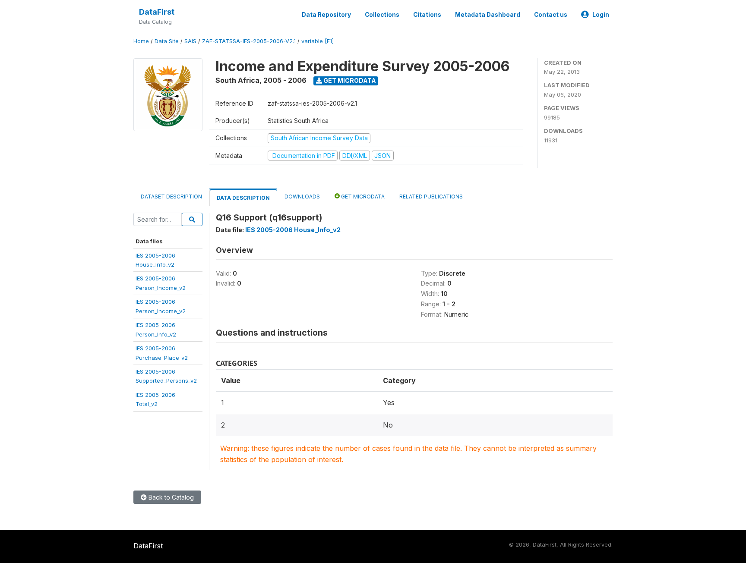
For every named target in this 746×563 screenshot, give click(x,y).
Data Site (167, 41)
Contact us (550, 14)
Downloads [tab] (302, 196)
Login (600, 14)
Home (141, 41)
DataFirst (156, 11)
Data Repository (326, 14)
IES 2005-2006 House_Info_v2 (293, 229)
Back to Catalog (170, 497)
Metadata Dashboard (487, 14)
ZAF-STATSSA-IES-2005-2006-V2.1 (249, 41)
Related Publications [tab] (431, 196)
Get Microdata (349, 80)
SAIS (190, 41)
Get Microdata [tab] (362, 196)
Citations (427, 14)
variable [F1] (317, 41)
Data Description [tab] (243, 198)
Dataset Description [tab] (171, 196)
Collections (382, 14)
